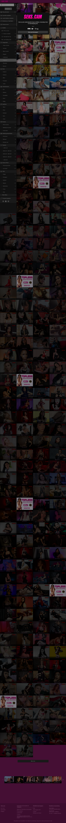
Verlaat (33, 26)
